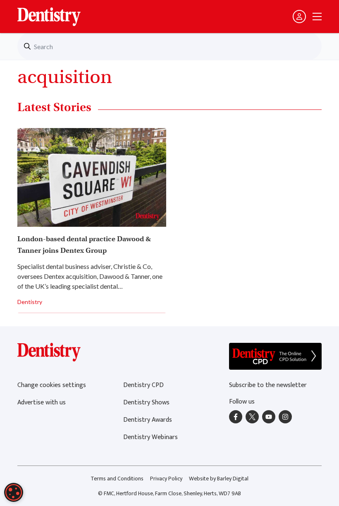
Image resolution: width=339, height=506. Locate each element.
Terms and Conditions (117, 478)
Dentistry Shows (146, 402)
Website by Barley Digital (218, 478)
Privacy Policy (166, 478)
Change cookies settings (51, 385)
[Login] (299, 16)
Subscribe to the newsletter (268, 385)
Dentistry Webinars (150, 437)
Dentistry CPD (143, 385)
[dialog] (13, 492)
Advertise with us (41, 402)
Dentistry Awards (147, 419)
